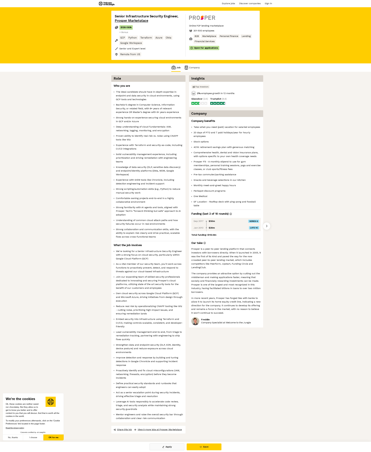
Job (178, 67)
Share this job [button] (124, 429)
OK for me (54, 437)
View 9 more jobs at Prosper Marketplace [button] (160, 429)
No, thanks (13, 437)
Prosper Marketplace (131, 21)
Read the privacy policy (15, 428)
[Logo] (107, 4)
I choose (33, 437)
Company (194, 67)
